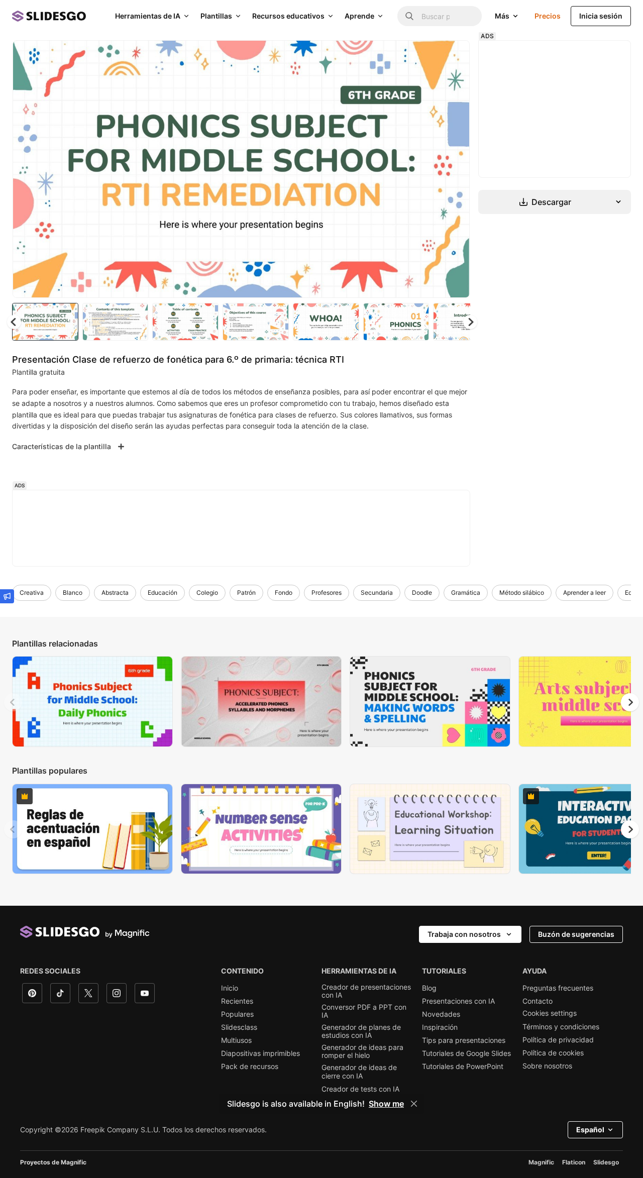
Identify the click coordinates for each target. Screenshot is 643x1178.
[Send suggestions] (7, 596)
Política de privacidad (558, 1040)
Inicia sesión (600, 16)
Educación (162, 592)
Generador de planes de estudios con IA (361, 1031)
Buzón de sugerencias (576, 934)
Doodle (422, 592)
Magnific (541, 1162)
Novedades (441, 1014)
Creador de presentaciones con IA (366, 991)
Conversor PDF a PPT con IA (364, 1011)
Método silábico (521, 592)
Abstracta (115, 592)
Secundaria (377, 592)
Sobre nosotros (547, 1066)
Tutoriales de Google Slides (466, 1053)
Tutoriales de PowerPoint (462, 1066)
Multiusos (236, 1040)
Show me (386, 1103)
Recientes (237, 1001)
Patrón (246, 592)
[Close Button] (414, 1104)
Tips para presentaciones (463, 1040)
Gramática (465, 592)
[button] (470, 322)
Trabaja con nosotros (464, 934)
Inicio (229, 988)
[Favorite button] (426, 56)
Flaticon (573, 1162)
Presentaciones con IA (458, 1001)
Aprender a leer (584, 592)
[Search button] (409, 16)
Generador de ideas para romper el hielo (362, 1051)
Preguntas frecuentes (557, 988)
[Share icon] (453, 56)
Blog (429, 988)
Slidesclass (239, 1027)
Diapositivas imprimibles (260, 1053)
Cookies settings (549, 1013)
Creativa (32, 592)
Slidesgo (606, 1162)
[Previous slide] (13, 702)
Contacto (537, 1001)
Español (590, 1129)
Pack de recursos (249, 1066)
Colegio (207, 592)
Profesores (326, 592)
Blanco (72, 592)
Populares (237, 1014)
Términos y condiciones (560, 1027)
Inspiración (440, 1027)
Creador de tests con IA (360, 1089)
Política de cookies (553, 1053)
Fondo (283, 592)
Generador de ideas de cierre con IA (359, 1071)
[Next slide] (455, 169)
